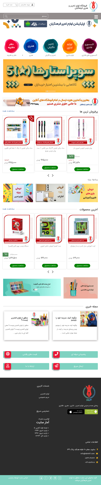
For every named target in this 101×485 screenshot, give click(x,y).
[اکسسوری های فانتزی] (89, 46)
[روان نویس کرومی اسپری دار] (83, 131)
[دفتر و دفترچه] (11, 46)
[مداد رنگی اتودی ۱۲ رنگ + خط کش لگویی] (18, 131)
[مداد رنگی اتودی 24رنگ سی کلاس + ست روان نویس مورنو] (50, 131)
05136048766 (90, 458)
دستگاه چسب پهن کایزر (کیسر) (18, 246)
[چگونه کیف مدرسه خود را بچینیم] (88, 319)
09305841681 (90, 462)
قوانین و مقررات (43, 419)
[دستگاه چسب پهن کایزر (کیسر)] (18, 229)
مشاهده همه (8, 111)
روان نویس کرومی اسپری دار (83, 148)
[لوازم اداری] (70, 46)
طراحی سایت (23, 478)
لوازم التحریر (44, 393)
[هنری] (31, 46)
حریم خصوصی (44, 397)
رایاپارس (11, 478)
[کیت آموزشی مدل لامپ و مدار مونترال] (83, 229)
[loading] (50, 101)
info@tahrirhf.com (88, 453)
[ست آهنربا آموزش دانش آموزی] (50, 229)
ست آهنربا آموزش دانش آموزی (51, 246)
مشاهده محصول (18, 169)
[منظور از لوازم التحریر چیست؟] (39, 319)
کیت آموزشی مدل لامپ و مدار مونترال (82, 246)
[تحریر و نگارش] (50, 46)
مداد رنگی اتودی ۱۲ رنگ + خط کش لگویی (18, 148)
